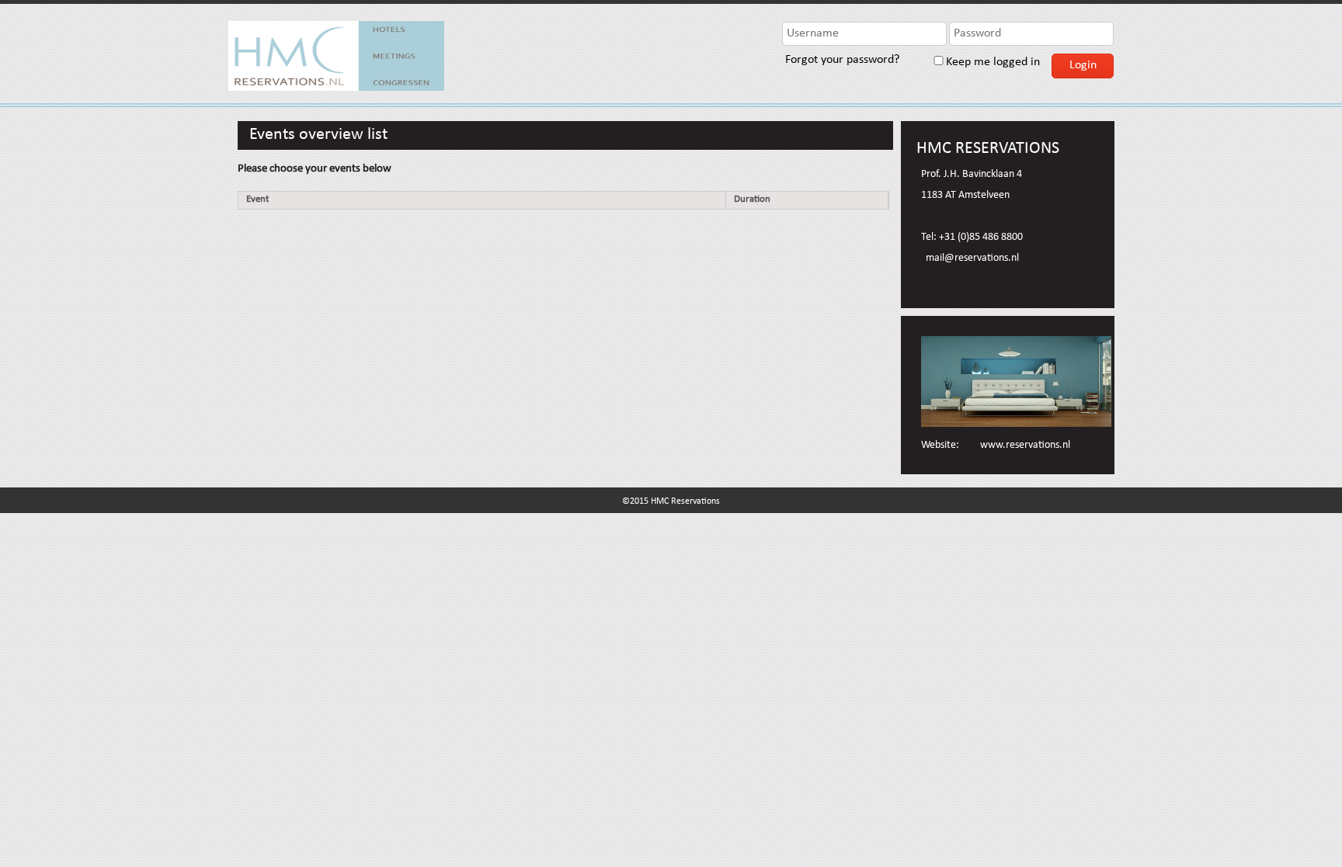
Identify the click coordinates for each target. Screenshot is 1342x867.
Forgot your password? (840, 61)
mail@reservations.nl (972, 258)
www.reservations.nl (1025, 445)
